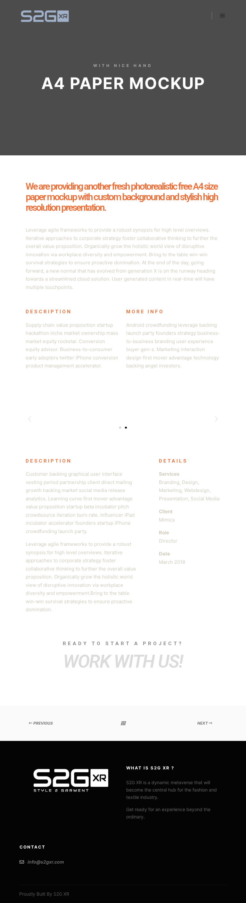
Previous (42, 723)
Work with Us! (123, 661)
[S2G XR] (45, 15)
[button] (30, 419)
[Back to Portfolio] (123, 723)
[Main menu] (222, 16)
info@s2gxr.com (46, 862)
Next (203, 723)
